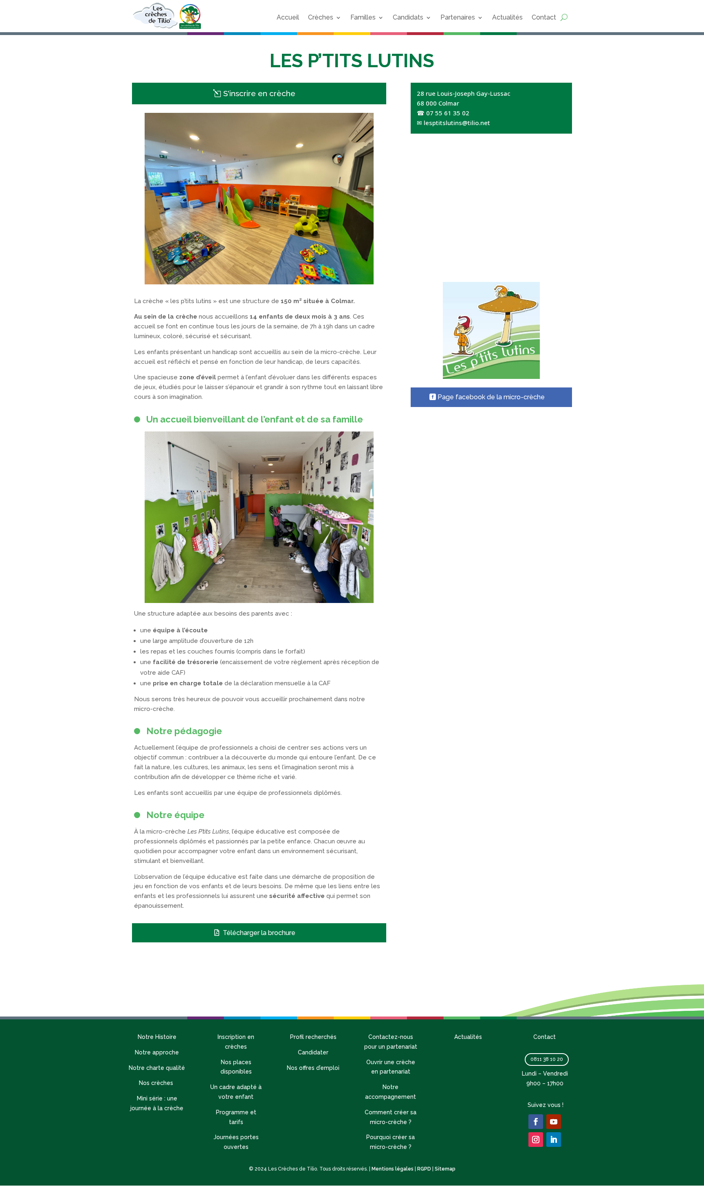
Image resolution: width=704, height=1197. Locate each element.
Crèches (320, 17)
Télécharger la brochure (259, 933)
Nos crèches (157, 1083)
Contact (544, 17)
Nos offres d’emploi (313, 1068)
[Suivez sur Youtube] (553, 1121)
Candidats (408, 17)
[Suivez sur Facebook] (535, 1121)
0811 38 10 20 (546, 1059)
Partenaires (457, 17)
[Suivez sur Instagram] (535, 1139)
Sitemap (445, 1169)
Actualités (507, 17)
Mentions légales (393, 1169)
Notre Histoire (157, 1037)
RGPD (424, 1169)
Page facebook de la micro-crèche (491, 397)
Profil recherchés (313, 1037)
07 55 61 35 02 (447, 113)
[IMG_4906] (259, 601)
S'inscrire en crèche (259, 93)
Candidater (313, 1052)
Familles (363, 17)
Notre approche (157, 1052)
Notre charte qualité (157, 1068)
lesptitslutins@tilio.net (457, 123)
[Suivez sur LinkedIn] (553, 1139)
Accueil (288, 17)
